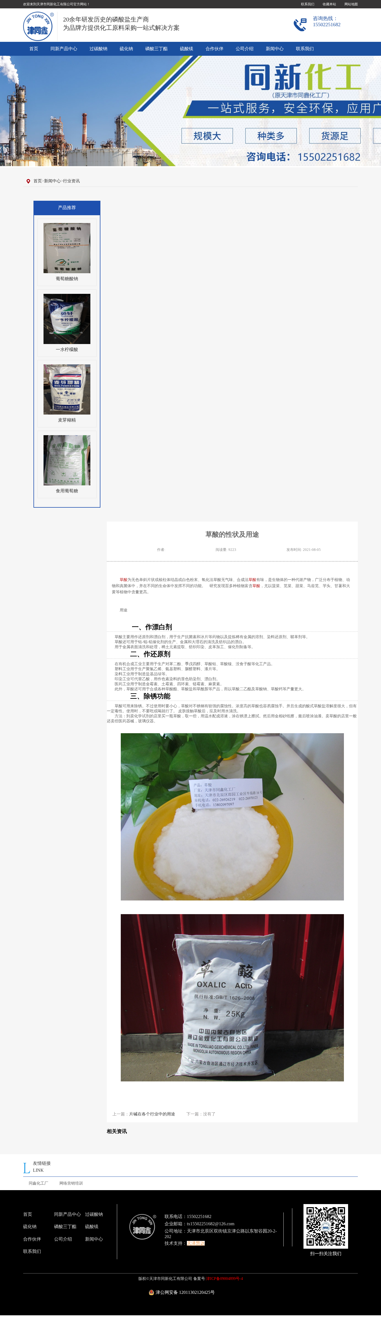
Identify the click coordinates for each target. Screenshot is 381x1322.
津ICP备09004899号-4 (224, 1279)
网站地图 (351, 4)
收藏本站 (329, 4)
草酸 (123, 579)
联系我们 (307, 4)
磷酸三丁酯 (156, 48)
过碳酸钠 (98, 48)
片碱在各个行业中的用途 (152, 1114)
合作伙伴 (214, 48)
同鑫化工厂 (38, 1183)
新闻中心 (275, 48)
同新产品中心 (63, 48)
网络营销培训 (71, 1183)
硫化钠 (126, 48)
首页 (33, 48)
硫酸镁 (186, 48)
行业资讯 (71, 181)
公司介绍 (245, 48)
